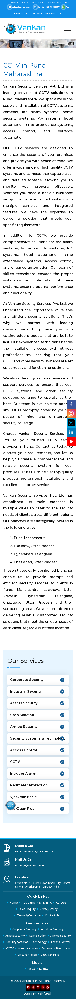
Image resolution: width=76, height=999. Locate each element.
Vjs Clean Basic (23, 797)
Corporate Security (26, 680)
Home (14, 902)
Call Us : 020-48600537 (48, 7)
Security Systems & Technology (37, 738)
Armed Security (23, 727)
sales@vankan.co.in (21, 7)
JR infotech (45, 993)
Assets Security (23, 703)
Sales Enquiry (27, 909)
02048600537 (46, 851)
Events (43, 968)
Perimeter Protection (29, 785)
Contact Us (52, 915)
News (31, 968)
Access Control (23, 750)
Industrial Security (26, 691)
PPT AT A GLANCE (33, 14)
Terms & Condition (29, 915)
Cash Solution (22, 715)
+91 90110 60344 (25, 851)
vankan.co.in (30, 980)
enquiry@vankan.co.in (29, 865)
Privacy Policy (49, 909)
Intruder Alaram (24, 773)
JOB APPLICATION (53, 14)
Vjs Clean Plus (22, 809)
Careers (61, 902)
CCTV (15, 762)
